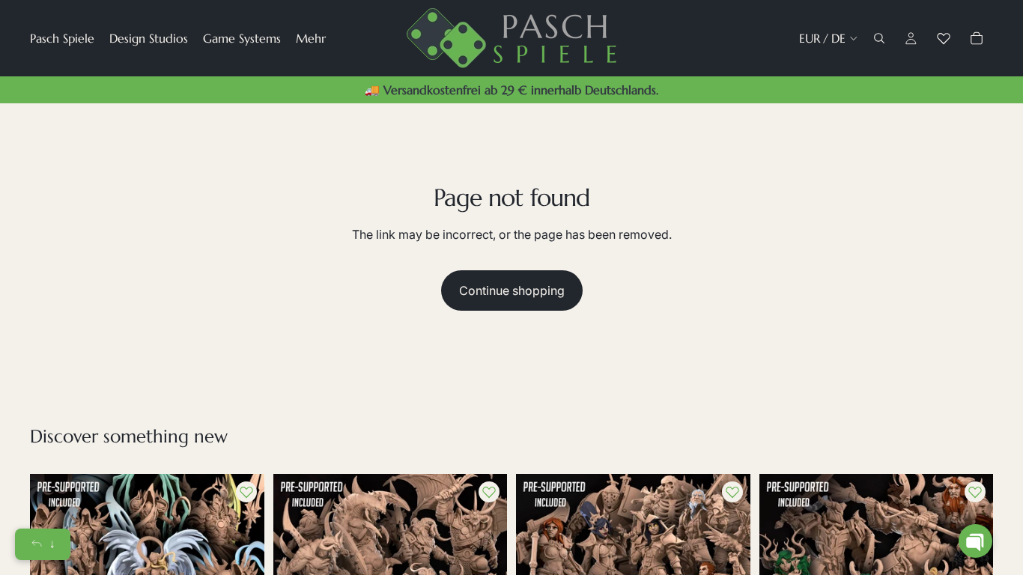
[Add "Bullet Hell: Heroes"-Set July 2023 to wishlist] (732, 491)
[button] (975, 541)
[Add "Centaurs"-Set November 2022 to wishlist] (975, 491)
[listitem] (310, 38)
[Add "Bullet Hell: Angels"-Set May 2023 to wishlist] (246, 491)
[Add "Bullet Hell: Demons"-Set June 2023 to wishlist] (489, 491)
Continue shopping (512, 290)
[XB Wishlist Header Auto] (943, 38)
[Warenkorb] (976, 38)
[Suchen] (879, 38)
